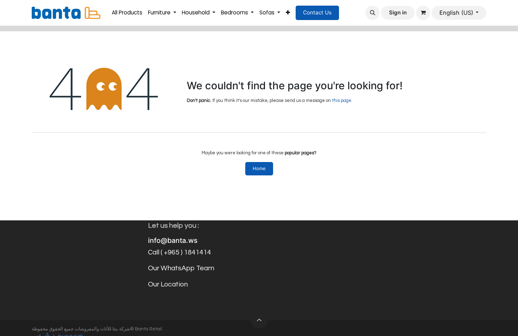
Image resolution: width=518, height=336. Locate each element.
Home (259, 168)
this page (341, 100)
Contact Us (317, 12)
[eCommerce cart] (423, 13)
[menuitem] (127, 13)
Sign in (398, 12)
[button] (372, 13)
